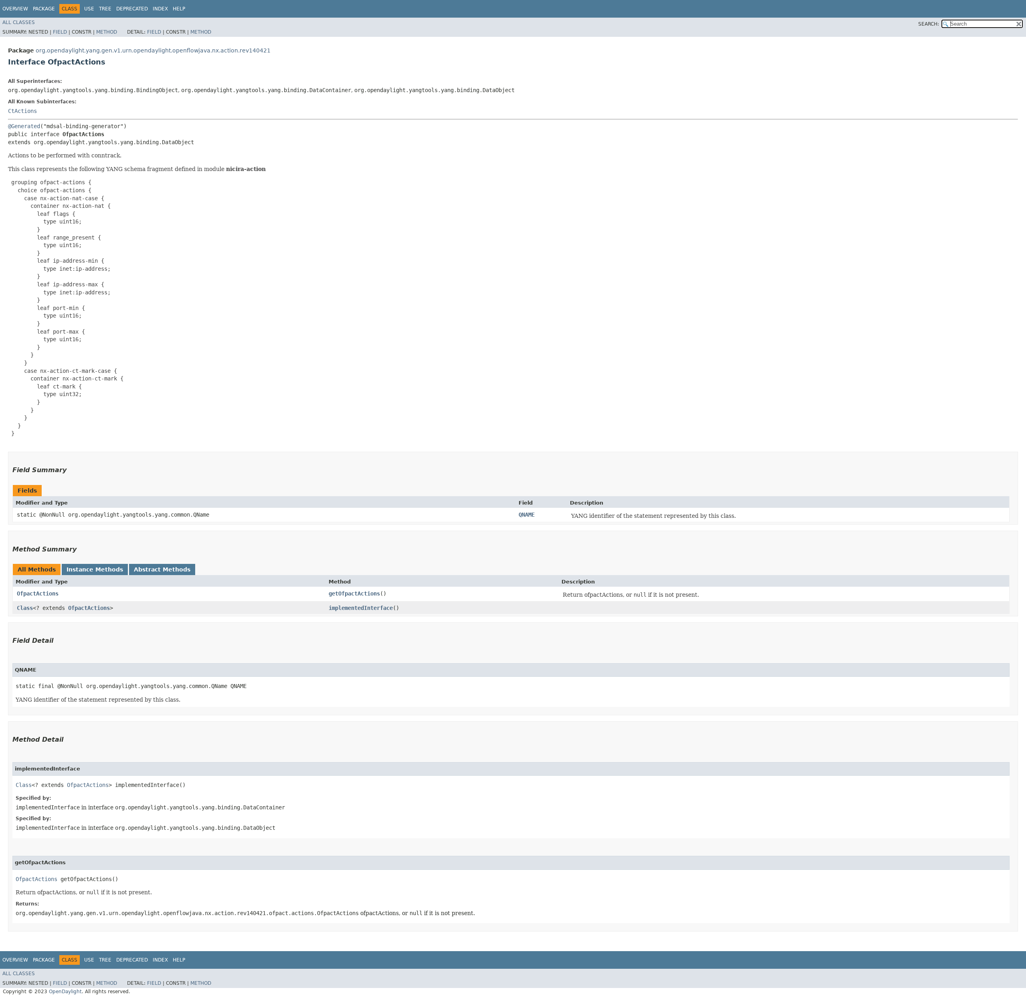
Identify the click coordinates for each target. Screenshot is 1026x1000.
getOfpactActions (354, 593)
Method (106, 32)
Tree (105, 9)
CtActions (22, 111)
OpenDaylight (65, 991)
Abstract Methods (162, 569)
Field (60, 32)
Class (25, 608)
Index (160, 9)
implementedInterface (361, 608)
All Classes (18, 22)
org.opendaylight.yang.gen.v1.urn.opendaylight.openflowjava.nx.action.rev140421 (153, 50)
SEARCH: (928, 24)
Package (44, 9)
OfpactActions (38, 593)
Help (179, 9)
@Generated (24, 126)
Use (89, 9)
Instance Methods (95, 569)
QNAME (527, 514)
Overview (15, 9)
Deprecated (132, 9)
